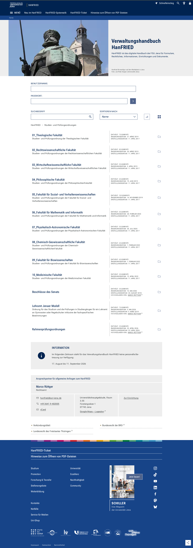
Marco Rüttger (134, 295)
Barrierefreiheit (59, 545)
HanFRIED (33, 5)
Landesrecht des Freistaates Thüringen (53, 431)
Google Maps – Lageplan (93, 411)
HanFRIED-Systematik (55, 12)
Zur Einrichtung (131, 398)
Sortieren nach (108, 111)
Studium (35, 468)
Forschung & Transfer (41, 479)
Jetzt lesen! (134, 476)
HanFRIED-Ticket (78, 12)
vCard (43, 409)
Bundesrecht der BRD (113, 425)
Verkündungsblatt (41, 425)
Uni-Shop (35, 520)
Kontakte (35, 503)
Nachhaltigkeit (77, 479)
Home (11, 18)
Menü (17, 12)
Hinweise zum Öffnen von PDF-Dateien (109, 12)
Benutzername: (39, 83)
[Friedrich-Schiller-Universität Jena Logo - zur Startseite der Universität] (16, 5)
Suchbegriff (38, 111)
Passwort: (36, 96)
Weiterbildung (37, 491)
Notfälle (34, 508)
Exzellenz (74, 474)
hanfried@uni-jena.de (50, 398)
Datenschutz (46, 545)
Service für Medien (39, 514)
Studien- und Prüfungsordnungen (60, 125)
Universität (75, 468)
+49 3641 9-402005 (49, 404)
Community (75, 485)
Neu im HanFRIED (32, 12)
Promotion (36, 474)
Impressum (35, 545)
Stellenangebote (38, 485)
